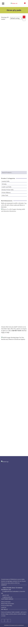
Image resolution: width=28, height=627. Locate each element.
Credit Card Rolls (6, 187)
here (18, 583)
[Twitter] (6, 620)
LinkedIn (18, 612)
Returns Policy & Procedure (7, 603)
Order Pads (5, 195)
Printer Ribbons (6, 192)
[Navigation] (3, 3)
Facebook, (8, 612)
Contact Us (3, 607)
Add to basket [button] (8, 67)
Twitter (13, 612)
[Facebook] (2, 620)
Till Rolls (4, 184)
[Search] (6, 3)
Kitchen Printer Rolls (8, 190)
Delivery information (6, 601)
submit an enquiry (21, 329)
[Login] (20, 3)
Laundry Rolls (5, 181)
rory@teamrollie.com (7, 597)
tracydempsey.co (21, 625)
